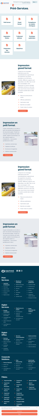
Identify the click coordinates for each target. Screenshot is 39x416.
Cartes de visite (6, 288)
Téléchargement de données (18, 1)
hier (36, 407)
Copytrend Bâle (8, 380)
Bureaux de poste (6, 290)
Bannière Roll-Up (31, 288)
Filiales (4, 377)
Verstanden (19, 411)
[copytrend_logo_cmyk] (5, 3)
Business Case (5, 364)
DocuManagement (27, 1)
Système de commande (26, 2)
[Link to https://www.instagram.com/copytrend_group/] (21, 271)
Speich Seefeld (32, 380)
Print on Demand (7, 362)
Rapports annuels (6, 294)
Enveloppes (5, 292)
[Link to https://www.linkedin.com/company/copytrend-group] (17, 271)
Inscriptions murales (31, 284)
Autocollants (18, 292)
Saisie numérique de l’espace (31, 310)
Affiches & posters (19, 286)
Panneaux (30, 290)
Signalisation (30, 292)
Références (5, 366)
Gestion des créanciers (32, 344)
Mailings (17, 294)
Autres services (32, 336)
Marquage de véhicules (32, 297)
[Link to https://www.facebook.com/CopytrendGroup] (19, 271)
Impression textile (19, 296)
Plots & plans (5, 286)
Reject (19, 414)
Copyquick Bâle (20, 401)
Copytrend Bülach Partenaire (6, 384)
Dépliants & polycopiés (20, 284)
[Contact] (13, 5)
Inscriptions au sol (31, 286)
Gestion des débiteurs (32, 346)
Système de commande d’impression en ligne (19, 315)
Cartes (17, 290)
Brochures (17, 288)
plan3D (29, 313)
